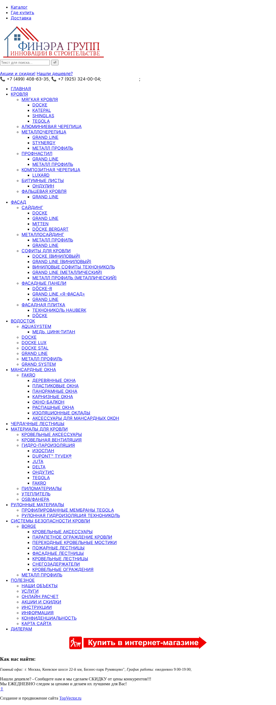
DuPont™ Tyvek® (52, 456)
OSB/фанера (35, 499)
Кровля (19, 94)
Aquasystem (36, 326)
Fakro (28, 375)
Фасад (18, 202)
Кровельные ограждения (63, 569)
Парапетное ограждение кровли (72, 537)
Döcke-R (42, 288)
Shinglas (43, 115)
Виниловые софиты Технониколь (73, 267)
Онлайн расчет (40, 596)
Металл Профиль (52, 148)
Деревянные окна (54, 380)
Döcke (39, 315)
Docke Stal (35, 348)
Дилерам (21, 629)
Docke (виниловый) (56, 256)
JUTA (37, 461)
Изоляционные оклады (61, 412)
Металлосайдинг (43, 234)
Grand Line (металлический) (67, 272)
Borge (29, 526)
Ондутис (43, 472)
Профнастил (37, 153)
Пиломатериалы (42, 488)
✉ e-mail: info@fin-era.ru (167, 79)
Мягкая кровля (40, 99)
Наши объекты (40, 585)
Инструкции (37, 607)
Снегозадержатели (56, 564)
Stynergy (44, 142)
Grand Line (45, 137)
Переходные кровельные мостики (74, 542)
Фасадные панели (44, 283)
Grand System (39, 364)
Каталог (19, 7)
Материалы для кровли (39, 429)
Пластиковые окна (55, 385)
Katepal (41, 110)
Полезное (23, 580)
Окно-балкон (48, 402)
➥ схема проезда (120, 79)
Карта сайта (36, 623)
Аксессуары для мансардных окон (75, 418)
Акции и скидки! (17, 73)
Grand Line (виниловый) (61, 261)
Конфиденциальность (49, 618)
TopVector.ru (70, 698)
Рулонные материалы (37, 504)
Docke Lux (34, 342)
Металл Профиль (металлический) (74, 277)
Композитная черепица (51, 169)
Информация (38, 612)
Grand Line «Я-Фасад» (58, 294)
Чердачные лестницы (37, 423)
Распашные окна (53, 407)
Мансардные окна (33, 369)
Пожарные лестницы (58, 547)
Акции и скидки (41, 602)
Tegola (41, 121)
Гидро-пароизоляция (48, 445)
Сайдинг (32, 207)
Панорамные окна (54, 391)
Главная (21, 88)
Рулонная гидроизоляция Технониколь (71, 515)
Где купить (22, 12)
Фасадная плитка (43, 304)
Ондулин (43, 186)
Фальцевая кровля (44, 191)
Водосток (23, 321)
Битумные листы (43, 180)
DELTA (39, 466)
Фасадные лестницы (58, 553)
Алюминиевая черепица (52, 126)
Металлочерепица (44, 132)
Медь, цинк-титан (53, 331)
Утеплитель (36, 493)
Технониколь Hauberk (59, 310)
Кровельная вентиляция (52, 439)
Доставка (21, 18)
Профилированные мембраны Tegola (68, 510)
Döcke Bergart (50, 229)
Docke (39, 105)
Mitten (40, 223)
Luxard (41, 175)
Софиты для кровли (46, 250)
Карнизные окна (52, 396)
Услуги (30, 591)
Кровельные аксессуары (52, 434)
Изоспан (43, 450)
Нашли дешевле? (55, 73)
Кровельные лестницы (60, 558)
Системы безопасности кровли (50, 520)
